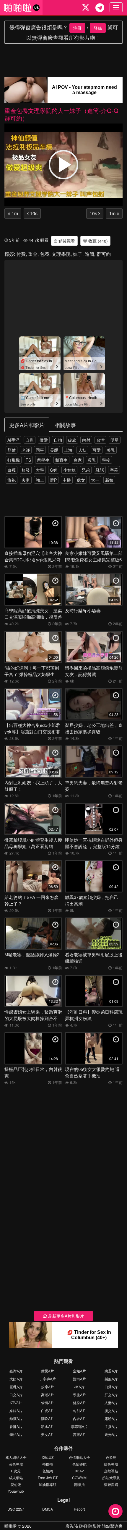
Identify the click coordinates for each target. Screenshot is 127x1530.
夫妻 (26, 480)
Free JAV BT (48, 1477)
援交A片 (111, 1410)
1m (14, 213)
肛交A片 (111, 1394)
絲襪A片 (15, 1418)
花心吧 (16, 1484)
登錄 (98, 28)
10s (33, 213)
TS (28, 460)
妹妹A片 (15, 1410)
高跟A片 (79, 1434)
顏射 (11, 450)
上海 (68, 450)
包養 (44, 254)
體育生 (61, 460)
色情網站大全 (79, 1457)
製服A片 (111, 1378)
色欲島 (111, 1457)
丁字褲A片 (47, 1378)
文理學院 (61, 254)
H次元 (16, 1470)
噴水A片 (47, 1426)
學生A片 (79, 1394)
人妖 (82, 450)
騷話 (100, 470)
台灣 (100, 440)
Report (79, 1508)
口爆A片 (111, 1386)
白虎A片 (47, 1410)
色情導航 (79, 1463)
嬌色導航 (111, 1463)
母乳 (92, 460)
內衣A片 (79, 1418)
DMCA (47, 1508)
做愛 (44, 440)
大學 (40, 470)
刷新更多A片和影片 (65, 1316)
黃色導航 (16, 1463)
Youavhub (16, 1491)
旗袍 (11, 480)
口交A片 (15, 1394)
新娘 (109, 480)
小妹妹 (69, 470)
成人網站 (16, 1477)
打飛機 (13, 460)
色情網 (47, 1470)
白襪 (11, 470)
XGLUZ (47, 1457)
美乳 (111, 450)
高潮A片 (47, 1394)
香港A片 (15, 1426)
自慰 (29, 440)
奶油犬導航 (111, 1477)
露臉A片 (111, 1418)
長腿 (54, 450)
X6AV (79, 1470)
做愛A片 (47, 1370)
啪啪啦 (10, 1526)
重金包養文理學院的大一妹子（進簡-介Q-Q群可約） (61, 114)
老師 (26, 450)
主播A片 (111, 1426)
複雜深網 (111, 1484)
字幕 (114, 470)
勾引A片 (79, 1410)
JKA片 (79, 1386)
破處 (72, 440)
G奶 (53, 470)
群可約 (104, 254)
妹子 (77, 254)
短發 (26, 470)
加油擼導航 (47, 1484)
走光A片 (111, 1434)
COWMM (79, 1477)
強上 (40, 480)
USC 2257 (15, 1508)
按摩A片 (47, 1386)
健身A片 (79, 1402)
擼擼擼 (47, 1463)
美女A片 (47, 1434)
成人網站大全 (16, 1457)
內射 (86, 440)
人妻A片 (111, 1402)
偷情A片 (47, 1402)
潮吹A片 (47, 1418)
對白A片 (79, 1378)
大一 (95, 480)
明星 (114, 440)
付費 (21, 254)
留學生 (43, 460)
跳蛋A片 (111, 1370)
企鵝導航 (111, 1470)
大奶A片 (15, 1378)
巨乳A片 (15, 1386)
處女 (81, 480)
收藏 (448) (97, 241)
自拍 (58, 440)
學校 (106, 460)
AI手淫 (13, 440)
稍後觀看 (66, 241)
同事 (40, 450)
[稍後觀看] (115, 1511)
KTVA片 (16, 1402)
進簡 (89, 254)
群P (53, 480)
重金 (33, 254)
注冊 (77, 28)
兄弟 (86, 470)
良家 (78, 460)
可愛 (96, 450)
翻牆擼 (79, 1484)
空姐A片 (79, 1370)
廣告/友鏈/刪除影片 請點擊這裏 (94, 1526)
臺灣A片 (15, 1370)
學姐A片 (15, 1434)
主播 (67, 480)
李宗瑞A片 (79, 1426)
